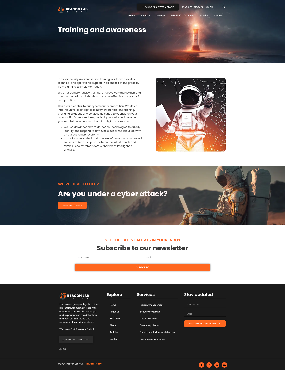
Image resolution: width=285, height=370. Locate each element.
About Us (145, 15)
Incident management (151, 304)
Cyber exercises (148, 318)
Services (160, 15)
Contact (218, 15)
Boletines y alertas (150, 325)
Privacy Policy (94, 363)
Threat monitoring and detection (157, 332)
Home (131, 15)
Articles (204, 15)
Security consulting (150, 311)
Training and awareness (152, 338)
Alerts (190, 15)
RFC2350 (176, 15)
